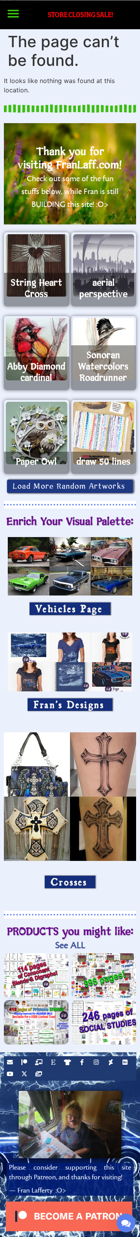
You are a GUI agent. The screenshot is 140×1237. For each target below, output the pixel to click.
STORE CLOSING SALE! (80, 14)
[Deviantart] (111, 1063)
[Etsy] (54, 1063)
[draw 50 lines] (103, 433)
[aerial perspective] (103, 265)
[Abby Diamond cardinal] (36, 349)
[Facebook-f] (83, 1063)
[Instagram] (97, 1063)
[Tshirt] (68, 1063)
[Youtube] (11, 1075)
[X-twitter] (25, 1075)
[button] (13, 13)
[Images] (40, 1075)
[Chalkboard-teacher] (40, 1063)
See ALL (70, 945)
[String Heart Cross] (36, 265)
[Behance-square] (126, 1063)
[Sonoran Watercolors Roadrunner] (103, 349)
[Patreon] (25, 1063)
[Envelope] (11, 1063)
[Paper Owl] (36, 433)
